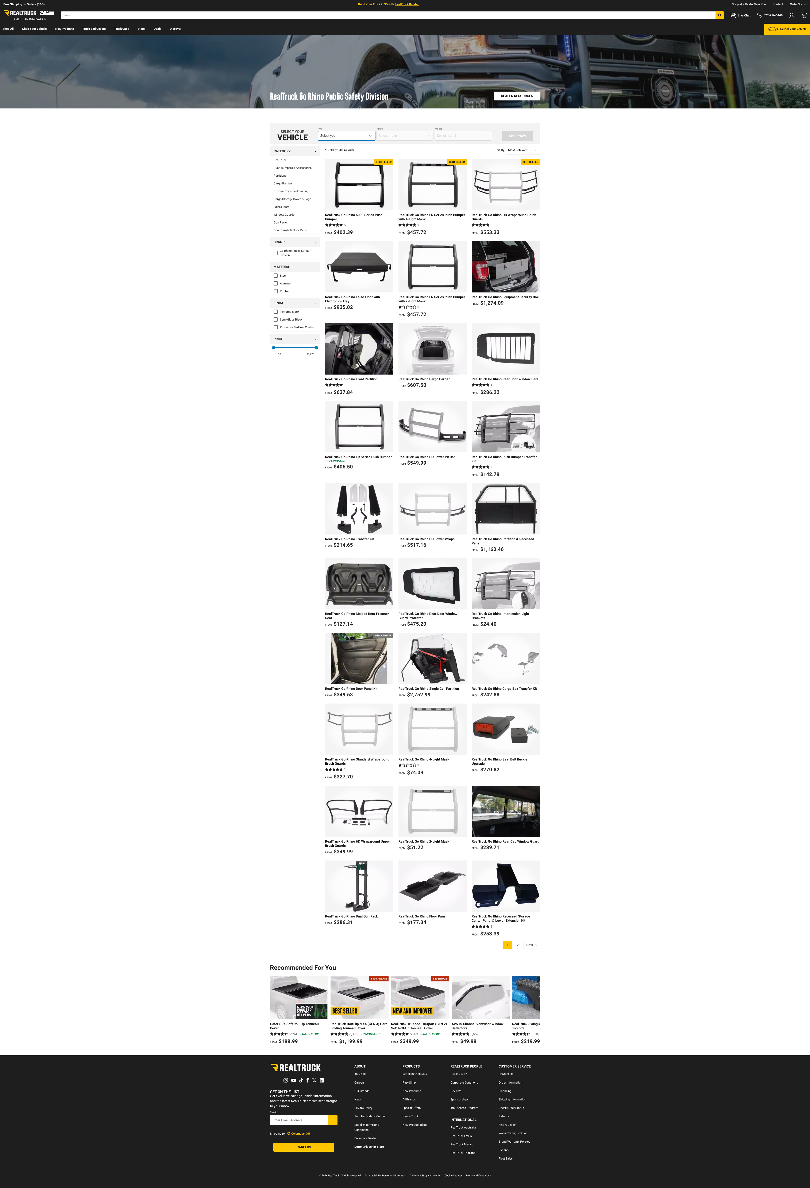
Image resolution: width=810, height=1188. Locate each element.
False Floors (281, 206)
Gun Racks (281, 222)
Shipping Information (512, 1099)
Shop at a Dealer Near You (749, 4)
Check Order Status (511, 1108)
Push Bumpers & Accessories (293, 167)
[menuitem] (8, 29)
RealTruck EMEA (461, 1136)
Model (438, 128)
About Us (360, 1074)
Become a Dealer (365, 1138)
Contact (778, 4)
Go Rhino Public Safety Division (294, 253)
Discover (175, 28)
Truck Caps (121, 28)
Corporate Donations (464, 1082)
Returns (504, 1116)
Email (274, 1112)
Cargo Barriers (283, 183)
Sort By (499, 150)
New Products (64, 28)
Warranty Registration (513, 1133)
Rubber (284, 291)
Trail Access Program (464, 1108)
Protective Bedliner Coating (297, 327)
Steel (283, 275)
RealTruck (280, 160)
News (358, 1099)
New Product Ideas (414, 1124)
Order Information (510, 1082)
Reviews (456, 1091)
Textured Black (289, 311)
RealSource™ (459, 1074)
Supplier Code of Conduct (370, 1116)
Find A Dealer (507, 1124)
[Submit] (333, 1120)
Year (320, 128)
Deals (157, 28)
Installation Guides (414, 1074)
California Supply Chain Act (425, 1175)
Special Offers (411, 1108)
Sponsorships (459, 1099)
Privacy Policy (363, 1108)
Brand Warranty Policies (514, 1141)
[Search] (720, 15)
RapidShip (409, 1082)
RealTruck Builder (407, 4)
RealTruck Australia (463, 1127)
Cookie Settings (453, 1175)
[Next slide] (536, 1010)
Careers (359, 1082)
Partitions (280, 175)
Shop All (8, 28)
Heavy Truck (410, 1116)
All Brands (409, 1099)
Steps (141, 28)
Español (504, 1150)
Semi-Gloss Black (291, 319)
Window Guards (284, 214)
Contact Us (506, 1074)
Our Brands (361, 1091)
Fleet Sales (506, 1158)
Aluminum (286, 283)
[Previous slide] (274, 1010)
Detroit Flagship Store (369, 1146)
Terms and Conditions (478, 1175)
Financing (505, 1091)
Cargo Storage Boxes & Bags (292, 199)
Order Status (798, 4)
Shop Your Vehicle (34, 28)
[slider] (273, 347)
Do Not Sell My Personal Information (385, 1175)
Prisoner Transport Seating (291, 191)
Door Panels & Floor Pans (290, 230)
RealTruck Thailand (463, 1152)
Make (380, 128)
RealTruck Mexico (462, 1144)
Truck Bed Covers (94, 28)
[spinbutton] (279, 354)
